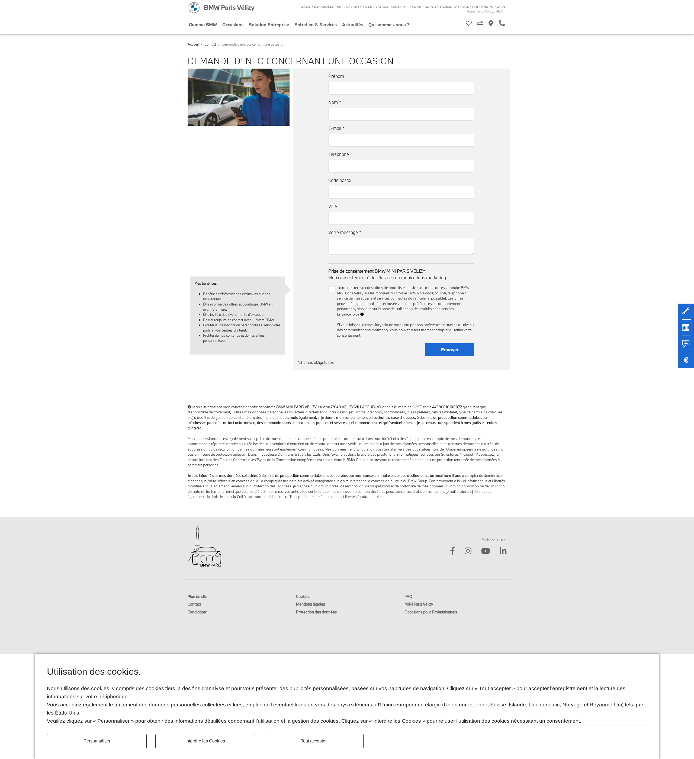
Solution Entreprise (269, 24)
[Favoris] (469, 24)
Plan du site (197, 596)
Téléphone (338, 154)
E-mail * (336, 128)
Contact (210, 44)
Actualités (352, 24)
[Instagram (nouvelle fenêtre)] (464, 552)
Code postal (339, 180)
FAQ (408, 596)
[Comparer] (480, 24)
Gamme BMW (203, 24)
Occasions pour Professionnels (430, 612)
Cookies (303, 596)
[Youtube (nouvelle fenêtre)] (482, 552)
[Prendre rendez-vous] (686, 330)
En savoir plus (348, 314)
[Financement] (686, 363)
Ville (332, 206)
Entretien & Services (315, 24)
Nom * (334, 102)
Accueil (193, 44)
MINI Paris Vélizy (418, 604)
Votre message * (344, 232)
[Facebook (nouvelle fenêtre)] (449, 552)
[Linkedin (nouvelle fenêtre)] (499, 552)
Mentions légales (310, 604)
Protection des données (316, 612)
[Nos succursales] (491, 24)
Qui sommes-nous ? (388, 24)
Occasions (232, 24)
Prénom (336, 76)
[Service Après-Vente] (686, 314)
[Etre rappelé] (502, 24)
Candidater (197, 612)
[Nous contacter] (686, 346)
